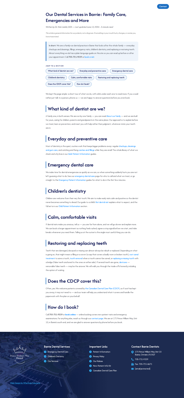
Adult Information (131, 6)
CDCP (145, 6)
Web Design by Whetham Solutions (25, 382)
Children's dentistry (56, 77)
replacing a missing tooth (123, 258)
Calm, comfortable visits (81, 77)
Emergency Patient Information (72, 180)
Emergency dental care (122, 70)
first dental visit (102, 202)
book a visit (89, 56)
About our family (113, 116)
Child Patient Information (69, 206)
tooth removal (76, 258)
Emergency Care (90, 6)
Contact (163, 6)
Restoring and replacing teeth (111, 77)
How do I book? (83, 84)
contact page (97, 318)
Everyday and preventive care (93, 70)
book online (70, 314)
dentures (123, 262)
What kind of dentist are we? (60, 70)
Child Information (112, 6)
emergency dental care (85, 176)
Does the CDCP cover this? (59, 84)
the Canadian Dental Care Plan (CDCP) (102, 288)
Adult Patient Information (79, 153)
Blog (153, 6)
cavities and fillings (86, 150)
